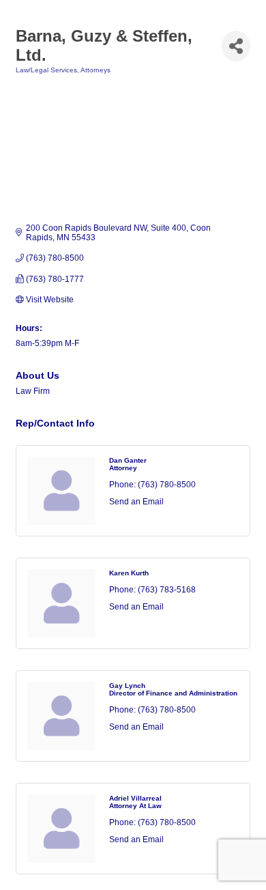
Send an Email (136, 501)
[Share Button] (236, 46)
